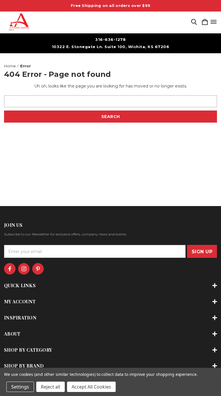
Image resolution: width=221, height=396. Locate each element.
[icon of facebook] (10, 269)
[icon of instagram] (24, 269)
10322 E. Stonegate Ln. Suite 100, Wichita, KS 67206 (110, 46)
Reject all (50, 387)
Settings (20, 387)
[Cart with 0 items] (205, 22)
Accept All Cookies (91, 387)
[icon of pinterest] (38, 269)
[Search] (194, 22)
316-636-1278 (110, 39)
